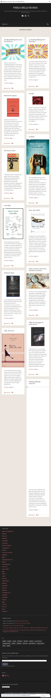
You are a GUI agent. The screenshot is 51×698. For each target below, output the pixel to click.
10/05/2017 (8, 143)
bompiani (9, 641)
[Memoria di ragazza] (13, 107)
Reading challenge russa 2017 (35, 382)
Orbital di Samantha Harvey (21, 621)
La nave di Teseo (38, 641)
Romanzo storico (40, 643)
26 (38, 515)
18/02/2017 (8, 198)
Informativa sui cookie (26, 695)
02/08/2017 (32, 129)
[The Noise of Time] (13, 162)
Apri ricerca (47, 24)
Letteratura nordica (6, 643)
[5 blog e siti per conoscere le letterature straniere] (37, 281)
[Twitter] (28, 15)
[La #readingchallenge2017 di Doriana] (37, 51)
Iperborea (31, 641)
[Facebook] (3, 676)
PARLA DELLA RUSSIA (25, 7)
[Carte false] (13, 223)
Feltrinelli (26, 641)
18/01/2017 (8, 392)
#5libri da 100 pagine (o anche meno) (36, 323)
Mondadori (19, 643)
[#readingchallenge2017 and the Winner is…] (13, 52)
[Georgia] (37, 100)
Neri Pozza (25, 643)
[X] (8, 676)
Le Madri (31, 137)
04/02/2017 (32, 315)
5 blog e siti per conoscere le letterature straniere (38, 269)
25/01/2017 (8, 323)
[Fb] (23, 15)
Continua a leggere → (9, 83)
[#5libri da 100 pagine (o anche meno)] (37, 336)
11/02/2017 (32, 261)
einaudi (14, 641)
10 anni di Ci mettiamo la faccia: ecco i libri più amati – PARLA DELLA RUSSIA (21, 627)
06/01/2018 (8, 88)
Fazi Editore (20, 641)
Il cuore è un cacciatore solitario (22, 623)
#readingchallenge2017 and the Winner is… (13, 40)
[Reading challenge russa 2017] (37, 436)
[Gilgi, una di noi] (13, 350)
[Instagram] (25, 15)
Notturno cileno (9, 273)
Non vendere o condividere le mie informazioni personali (32, 692)
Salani (4, 645)
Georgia (31, 93)
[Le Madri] (37, 156)
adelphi (4, 641)
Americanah (45, 627)
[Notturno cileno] (13, 286)
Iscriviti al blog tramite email (10, 653)
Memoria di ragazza (10, 95)
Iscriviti (5, 664)
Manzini (13, 643)
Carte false (7, 205)
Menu (6, 24)
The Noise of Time (9, 151)
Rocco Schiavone (32, 643)
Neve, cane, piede (34, 210)
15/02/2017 (8, 265)
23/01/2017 (32, 374)
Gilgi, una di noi (9, 331)
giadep (4, 625)
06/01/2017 (32, 515)
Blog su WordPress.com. (11, 692)
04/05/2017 (32, 203)
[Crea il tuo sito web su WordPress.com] (25, 1)
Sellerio (8, 645)
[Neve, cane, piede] (37, 223)
